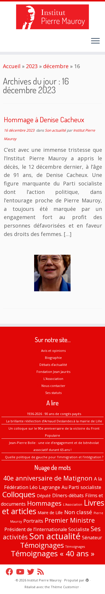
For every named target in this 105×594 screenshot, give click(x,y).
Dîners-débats (68, 495)
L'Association (72, 504)
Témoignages (42, 545)
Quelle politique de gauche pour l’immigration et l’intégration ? (54, 457)
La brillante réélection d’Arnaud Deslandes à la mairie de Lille (54, 421)
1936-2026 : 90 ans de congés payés (54, 414)
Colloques (18, 494)
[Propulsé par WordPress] (87, 579)
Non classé (78, 512)
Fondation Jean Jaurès (53, 371)
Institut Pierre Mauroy (44, 580)
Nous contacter (53, 385)
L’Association (53, 378)
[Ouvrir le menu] (95, 41)
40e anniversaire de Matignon (47, 478)
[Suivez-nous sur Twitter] (32, 571)
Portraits (33, 521)
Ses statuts (53, 392)
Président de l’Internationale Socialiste (46, 529)
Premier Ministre (70, 520)
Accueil (11, 66)
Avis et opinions (53, 350)
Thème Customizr (65, 587)
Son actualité (56, 130)
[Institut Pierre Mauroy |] (52, 16)
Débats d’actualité (53, 364)
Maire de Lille (50, 512)
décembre (56, 66)
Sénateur (92, 537)
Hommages (44, 503)
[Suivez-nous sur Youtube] (21, 571)
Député (44, 495)
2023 (32, 66)
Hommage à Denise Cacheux (44, 119)
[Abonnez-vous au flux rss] (42, 571)
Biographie (53, 357)
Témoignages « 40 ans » (52, 553)
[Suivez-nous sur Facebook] (11, 571)
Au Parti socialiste (81, 487)
